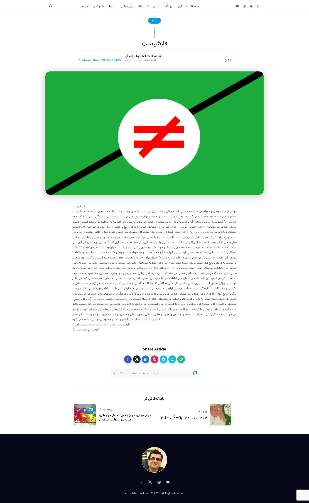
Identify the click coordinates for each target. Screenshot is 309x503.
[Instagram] (244, 6)
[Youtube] (237, 6)
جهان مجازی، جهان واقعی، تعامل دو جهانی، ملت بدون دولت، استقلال (125, 417)
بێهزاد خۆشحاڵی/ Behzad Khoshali (143, 56)
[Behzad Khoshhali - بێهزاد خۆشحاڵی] (154, 460)
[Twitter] (251, 6)
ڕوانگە (154, 20)
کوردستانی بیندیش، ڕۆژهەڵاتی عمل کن (183, 417)
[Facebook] (258, 6)
